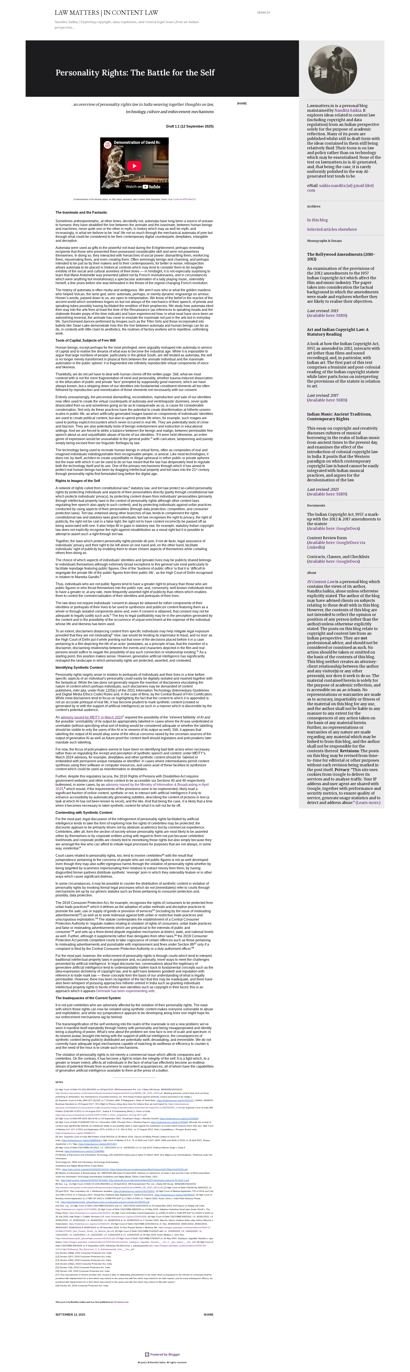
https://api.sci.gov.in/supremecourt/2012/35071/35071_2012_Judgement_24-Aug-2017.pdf (101, 1115)
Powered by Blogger (165, 1354)
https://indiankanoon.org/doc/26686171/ (75, 1133)
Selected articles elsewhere (332, 229)
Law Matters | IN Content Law (106, 12)
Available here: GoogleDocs (333, 528)
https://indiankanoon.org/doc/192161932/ (89, 1213)
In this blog (317, 220)
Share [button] (242, 103)
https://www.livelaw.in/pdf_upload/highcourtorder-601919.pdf (85, 1238)
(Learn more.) (368, 802)
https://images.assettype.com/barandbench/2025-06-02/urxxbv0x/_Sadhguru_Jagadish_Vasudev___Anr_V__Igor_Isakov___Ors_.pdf (129, 1242)
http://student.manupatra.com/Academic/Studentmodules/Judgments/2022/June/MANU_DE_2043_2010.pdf (109, 1093)
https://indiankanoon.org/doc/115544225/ (89, 1224)
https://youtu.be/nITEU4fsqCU (181, 199)
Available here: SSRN (327, 315)
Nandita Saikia (348, 110)
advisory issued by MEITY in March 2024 (92, 717)
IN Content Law (120, 1302)
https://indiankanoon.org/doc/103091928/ (125, 1216)
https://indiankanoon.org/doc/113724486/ (76, 1209)
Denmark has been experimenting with (125, 991)
